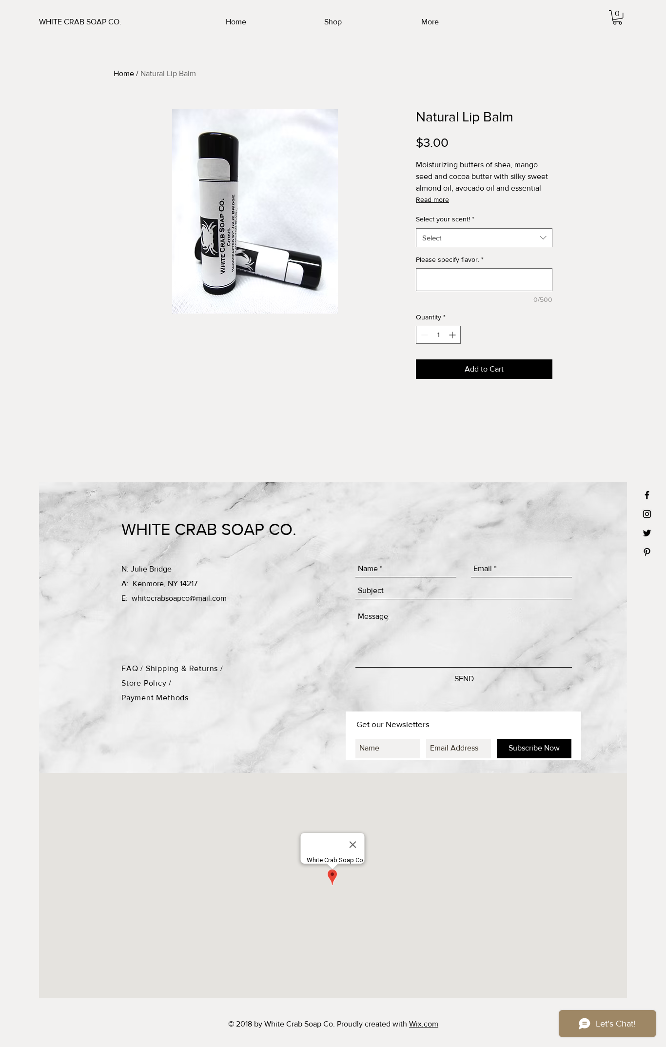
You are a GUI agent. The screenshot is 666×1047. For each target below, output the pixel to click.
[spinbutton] (438, 334)
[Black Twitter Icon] (647, 533)
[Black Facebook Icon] (647, 495)
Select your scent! (445, 219)
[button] (617, 17)
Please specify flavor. (450, 259)
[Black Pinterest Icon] (647, 552)
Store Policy (145, 683)
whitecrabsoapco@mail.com (179, 598)
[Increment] (453, 334)
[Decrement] (423, 334)
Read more (432, 199)
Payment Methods (155, 697)
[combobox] (484, 237)
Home (124, 73)
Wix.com (423, 1024)
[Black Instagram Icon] (647, 514)
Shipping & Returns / (184, 668)
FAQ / (133, 668)
